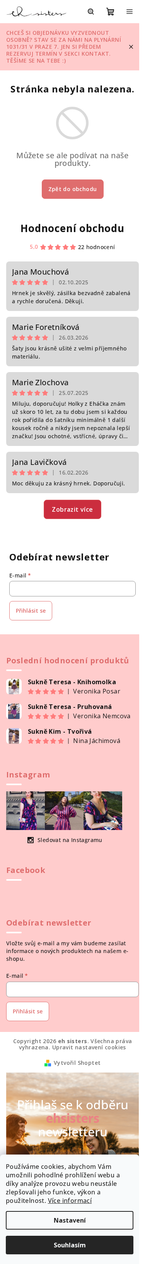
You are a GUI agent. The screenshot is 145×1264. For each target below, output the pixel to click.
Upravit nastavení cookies (89, 1047)
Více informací (70, 1200)
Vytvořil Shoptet (77, 1062)
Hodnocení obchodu (72, 228)
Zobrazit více (72, 509)
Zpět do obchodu (72, 189)
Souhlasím (70, 1245)
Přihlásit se (31, 610)
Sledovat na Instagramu (70, 840)
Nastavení (70, 1220)
